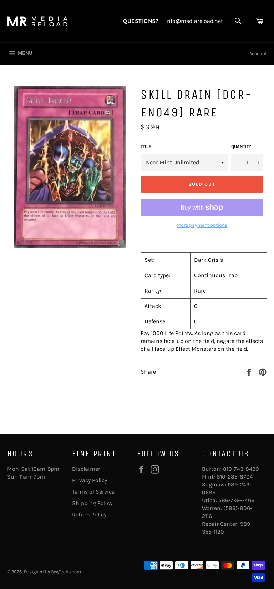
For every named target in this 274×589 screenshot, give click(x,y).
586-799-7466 (236, 500)
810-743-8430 (241, 468)
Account (258, 53)
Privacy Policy (89, 480)
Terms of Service (93, 491)
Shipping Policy (92, 503)
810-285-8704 (235, 476)
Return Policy (89, 514)
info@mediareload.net (194, 21)
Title (146, 146)
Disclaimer (86, 468)
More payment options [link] (202, 225)
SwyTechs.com (66, 571)
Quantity (241, 146)
